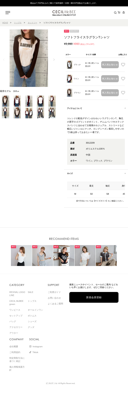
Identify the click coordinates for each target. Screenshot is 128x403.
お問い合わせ (54, 298)
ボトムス (32, 315)
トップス (18, 22)
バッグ (12, 321)
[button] (54, 59)
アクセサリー (15, 327)
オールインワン (35, 310)
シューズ (32, 321)
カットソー (32, 22)
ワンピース (14, 310)
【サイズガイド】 (100, 201)
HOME (5, 22)
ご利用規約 (14, 352)
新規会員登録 (94, 297)
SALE (30, 292)
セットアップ (15, 315)
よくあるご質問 (55, 303)
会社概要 (13, 346)
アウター (13, 333)
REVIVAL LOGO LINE (17, 293)
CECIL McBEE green (16, 302)
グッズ (31, 327)
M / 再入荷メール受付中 (92, 64)
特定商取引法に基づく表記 (17, 359)
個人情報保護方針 (17, 368)
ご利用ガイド (54, 292)
